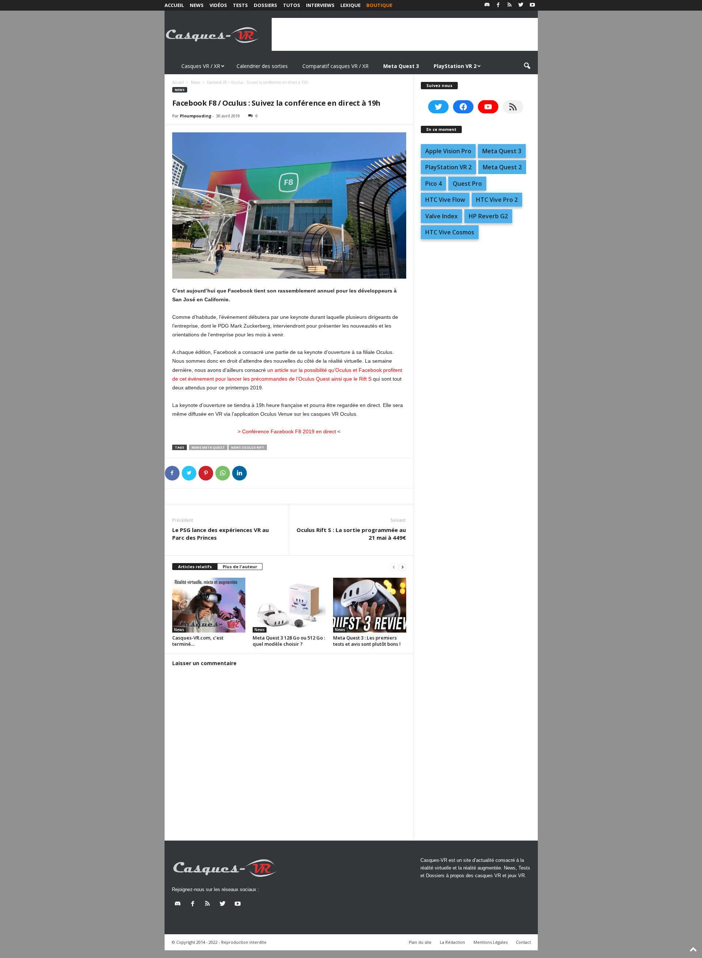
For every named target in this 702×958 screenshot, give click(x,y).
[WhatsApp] (222, 473)
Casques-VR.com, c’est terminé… (197, 640)
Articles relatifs (195, 566)
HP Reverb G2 (488, 216)
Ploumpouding (195, 115)
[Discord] (487, 5)
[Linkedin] (239, 473)
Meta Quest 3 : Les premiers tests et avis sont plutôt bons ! (367, 640)
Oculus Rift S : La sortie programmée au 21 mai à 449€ (351, 533)
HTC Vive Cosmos (449, 232)
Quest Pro (467, 184)
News (197, 5)
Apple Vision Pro (448, 151)
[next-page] (402, 567)
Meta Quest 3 (501, 151)
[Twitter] (521, 5)
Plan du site (420, 942)
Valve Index (441, 216)
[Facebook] (498, 5)
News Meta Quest (208, 447)
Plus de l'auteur (240, 566)
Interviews (320, 5)
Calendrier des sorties (262, 66)
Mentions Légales (490, 942)
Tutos (291, 5)
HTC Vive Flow (445, 200)
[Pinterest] (206, 473)
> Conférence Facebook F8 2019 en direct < (289, 431)
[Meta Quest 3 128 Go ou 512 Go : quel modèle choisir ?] (289, 605)
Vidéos (218, 5)
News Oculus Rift (247, 447)
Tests (240, 5)
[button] (527, 66)
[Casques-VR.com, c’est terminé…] (208, 605)
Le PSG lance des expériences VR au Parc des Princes (220, 533)
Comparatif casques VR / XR (335, 66)
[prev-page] (393, 567)
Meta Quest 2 (502, 167)
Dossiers (265, 5)
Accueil (174, 5)
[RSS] (509, 5)
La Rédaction (452, 942)
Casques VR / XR (200, 66)
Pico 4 (433, 184)
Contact (523, 942)
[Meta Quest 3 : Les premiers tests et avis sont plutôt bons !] (369, 605)
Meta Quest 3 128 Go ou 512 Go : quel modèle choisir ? (289, 640)
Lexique (350, 5)
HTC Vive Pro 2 (497, 200)
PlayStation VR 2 (448, 167)
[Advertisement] (405, 34)
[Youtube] (532, 5)
